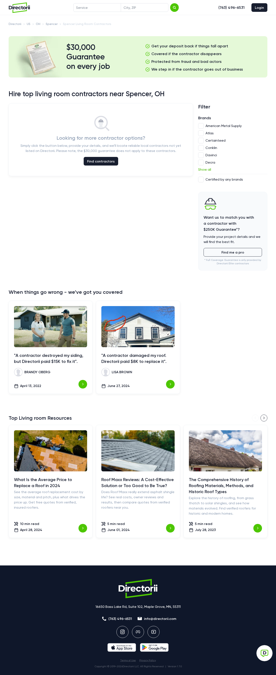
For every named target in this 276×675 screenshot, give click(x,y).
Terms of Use (128, 660)
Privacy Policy (147, 660)
